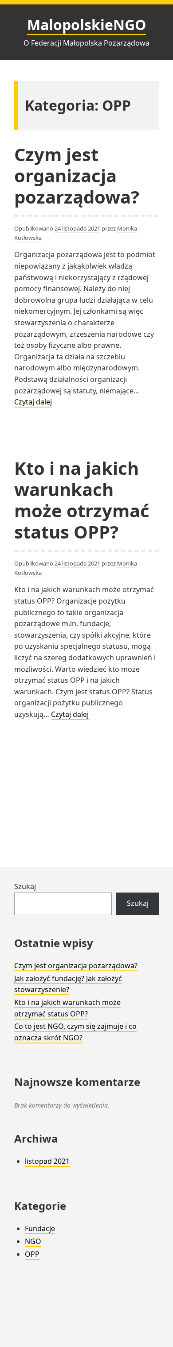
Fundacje (40, 1228)
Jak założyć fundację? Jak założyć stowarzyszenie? (68, 984)
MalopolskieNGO (86, 24)
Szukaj (25, 886)
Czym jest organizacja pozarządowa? (76, 175)
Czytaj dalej (33, 402)
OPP (32, 1254)
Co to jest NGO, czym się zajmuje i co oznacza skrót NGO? (75, 1032)
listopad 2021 (47, 1161)
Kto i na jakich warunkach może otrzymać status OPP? (81, 500)
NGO (33, 1241)
